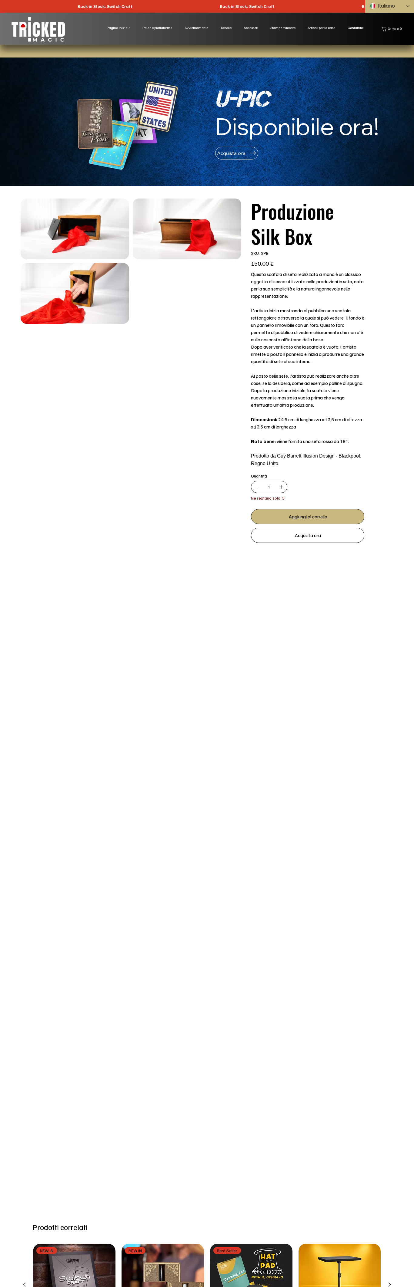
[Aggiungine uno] (281, 487)
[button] (393, 29)
